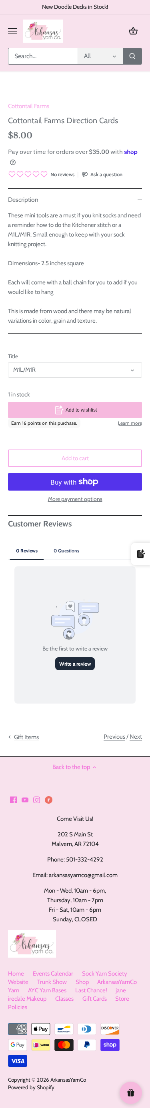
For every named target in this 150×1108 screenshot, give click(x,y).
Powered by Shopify (31, 1087)
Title (13, 356)
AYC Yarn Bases (47, 990)
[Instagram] (36, 799)
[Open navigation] (12, 31)
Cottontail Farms (28, 106)
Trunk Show (52, 982)
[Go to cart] (133, 31)
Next (136, 736)
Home (16, 973)
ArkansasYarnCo (68, 1079)
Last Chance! (91, 990)
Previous (114, 736)
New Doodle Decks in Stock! (75, 6)
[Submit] (132, 56)
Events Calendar (53, 973)
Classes (64, 998)
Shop (82, 982)
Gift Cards (94, 998)
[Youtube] (25, 799)
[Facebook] (13, 799)
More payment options (75, 499)
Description (23, 199)
